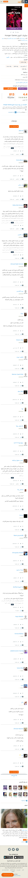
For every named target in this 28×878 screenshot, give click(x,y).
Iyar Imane (10, 790)
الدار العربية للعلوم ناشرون (21, 82)
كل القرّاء (23, 800)
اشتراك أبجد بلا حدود (5, 870)
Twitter (13, 32)
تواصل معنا (18, 870)
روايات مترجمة (9, 66)
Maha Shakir (15, 796)
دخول (1, 1)
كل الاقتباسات (11, 112)
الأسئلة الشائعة (12, 870)
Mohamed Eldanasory (5, 796)
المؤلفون (13, 871)
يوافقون (17, 154)
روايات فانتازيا (16, 66)
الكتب (23, 870)
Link (18, 150)
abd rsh (18, 112)
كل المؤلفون (23, 841)
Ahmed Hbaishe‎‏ (18, 728)
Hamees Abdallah (20, 796)
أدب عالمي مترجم (23, 66)
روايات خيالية (24, 68)
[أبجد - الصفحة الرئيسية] (19, 1)
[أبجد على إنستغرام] (9, 849)
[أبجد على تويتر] (13, 849)
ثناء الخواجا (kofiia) (25, 790)
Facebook (15, 32)
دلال (22, 702)
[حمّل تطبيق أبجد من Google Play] (8, 857)
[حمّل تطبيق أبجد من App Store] (19, 857)
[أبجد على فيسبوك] (17, 849)
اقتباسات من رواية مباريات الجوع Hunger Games (15, 104)
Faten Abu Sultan (25, 796)
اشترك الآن (10, 88)
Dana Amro (15, 790)
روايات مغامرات (23, 62)
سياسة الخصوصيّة (18, 875)
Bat (11, 796)
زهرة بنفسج (5, 790)
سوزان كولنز (22, 38)
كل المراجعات (14, 775)
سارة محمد (20, 790)
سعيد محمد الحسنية (12, 38)
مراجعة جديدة (13, 126)
